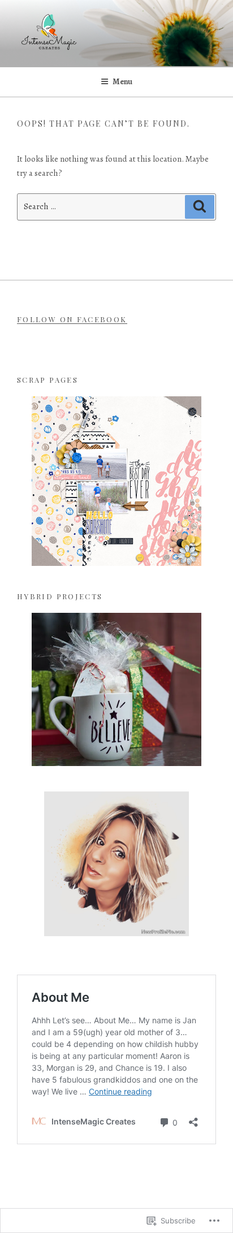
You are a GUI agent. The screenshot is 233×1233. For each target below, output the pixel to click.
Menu (122, 81)
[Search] (199, 207)
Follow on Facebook (72, 319)
